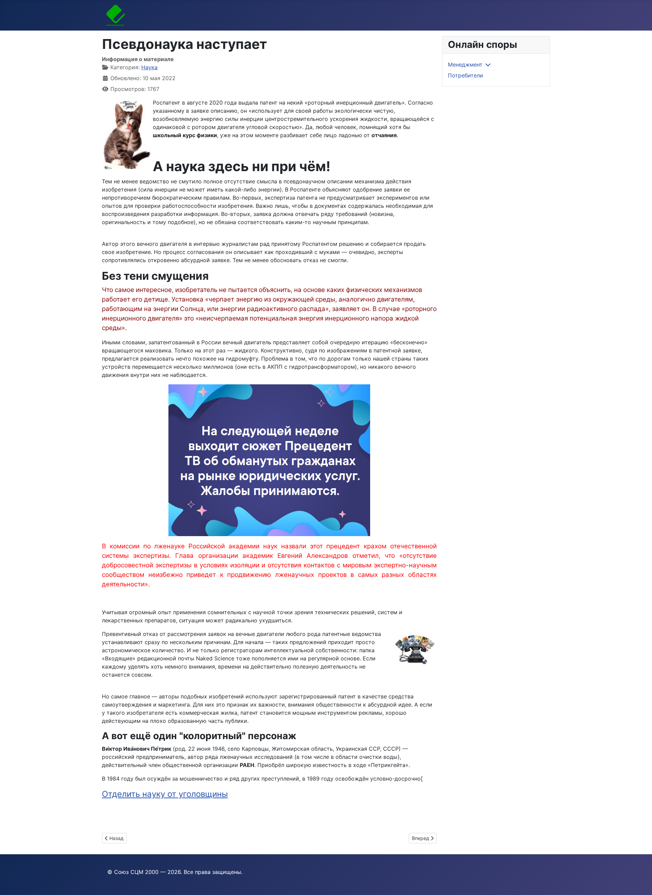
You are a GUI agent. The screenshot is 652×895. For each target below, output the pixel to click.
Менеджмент (465, 64)
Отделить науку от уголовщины (165, 794)
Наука (149, 67)
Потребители (465, 75)
